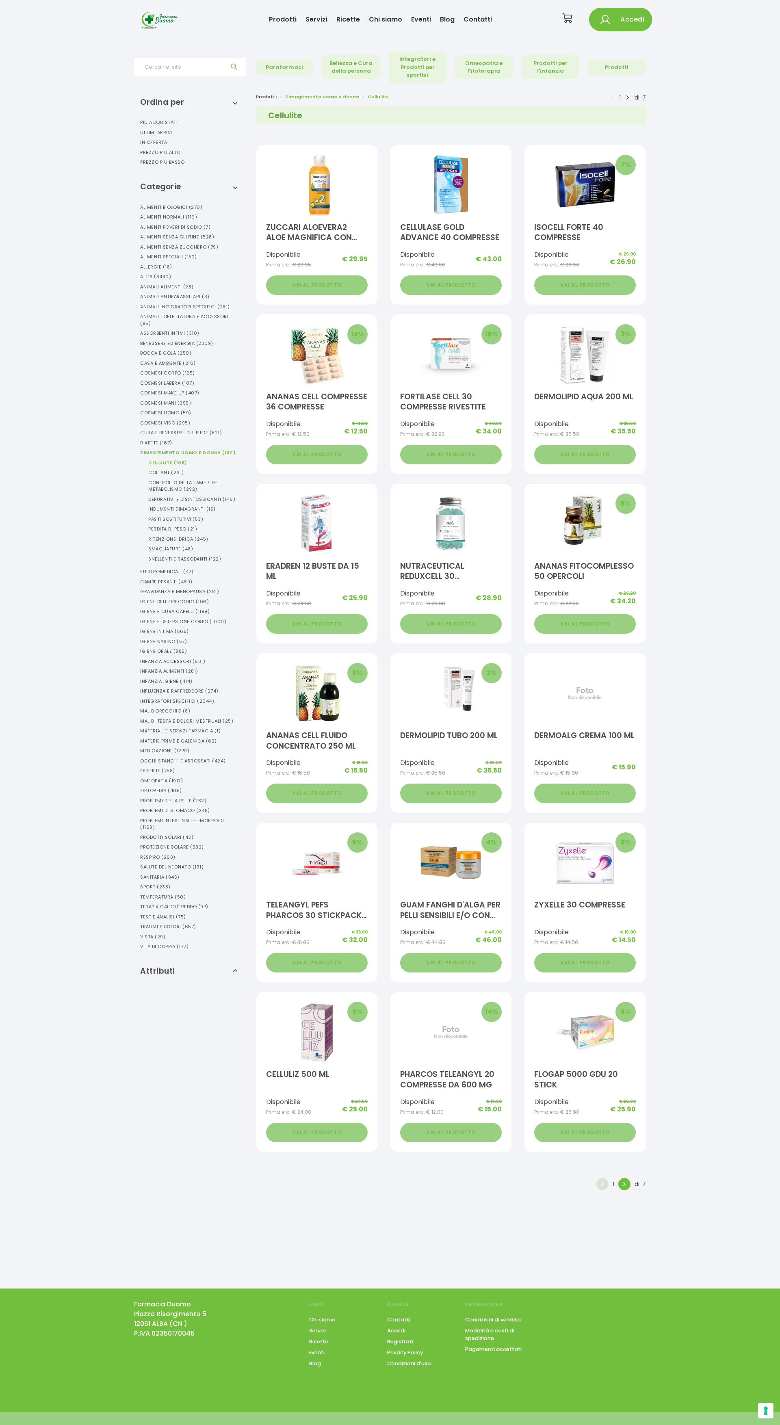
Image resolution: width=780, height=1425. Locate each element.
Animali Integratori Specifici (185, 306)
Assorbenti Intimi (169, 333)
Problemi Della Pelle (173, 800)
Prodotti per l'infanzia (550, 67)
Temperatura (163, 897)
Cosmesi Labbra (167, 383)
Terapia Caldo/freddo (174, 906)
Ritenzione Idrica (178, 539)
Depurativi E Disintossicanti (191, 499)
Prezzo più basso (162, 162)
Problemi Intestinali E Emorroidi (182, 824)
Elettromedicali (166, 571)
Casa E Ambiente (168, 363)
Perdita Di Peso (172, 529)
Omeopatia (161, 780)
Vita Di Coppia (164, 946)
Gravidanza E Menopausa (179, 591)
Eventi (421, 19)
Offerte (157, 770)
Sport (155, 887)
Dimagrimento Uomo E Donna (188, 452)
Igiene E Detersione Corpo (183, 621)
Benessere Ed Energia (176, 343)
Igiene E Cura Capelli (175, 611)
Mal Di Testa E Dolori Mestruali (186, 721)
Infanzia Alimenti (169, 671)
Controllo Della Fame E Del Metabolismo (183, 486)
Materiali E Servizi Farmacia (180, 731)
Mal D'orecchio (165, 711)
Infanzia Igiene (166, 681)
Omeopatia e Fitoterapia (484, 67)
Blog (447, 19)
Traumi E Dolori (168, 926)
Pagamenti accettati (493, 1349)
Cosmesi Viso (165, 423)
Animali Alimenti (167, 287)
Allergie (156, 267)
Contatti (478, 19)
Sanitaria (160, 877)
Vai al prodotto (317, 285)
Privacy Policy (405, 1352)
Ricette (348, 19)
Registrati (400, 1341)
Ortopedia (161, 790)
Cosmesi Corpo (167, 373)
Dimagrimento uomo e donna (322, 96)
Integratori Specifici (177, 701)
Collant (166, 472)
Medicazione (164, 750)
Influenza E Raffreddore (179, 691)
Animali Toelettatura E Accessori (184, 320)
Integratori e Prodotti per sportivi (417, 67)
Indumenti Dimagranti (182, 509)
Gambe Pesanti (166, 581)
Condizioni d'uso (409, 1363)
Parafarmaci (284, 67)
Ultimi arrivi (156, 132)
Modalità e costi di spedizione (489, 1334)
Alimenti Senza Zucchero (179, 247)
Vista (152, 936)
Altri (155, 276)
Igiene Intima (164, 631)
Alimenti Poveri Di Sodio (175, 227)
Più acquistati (159, 122)
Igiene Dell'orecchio (174, 601)
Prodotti (283, 19)
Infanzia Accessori (172, 661)
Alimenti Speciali (168, 256)
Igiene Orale (163, 651)
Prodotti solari (166, 837)
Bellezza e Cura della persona (351, 67)
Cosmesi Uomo (165, 412)
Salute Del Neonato (172, 867)
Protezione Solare (172, 847)
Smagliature (170, 549)
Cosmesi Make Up (169, 393)
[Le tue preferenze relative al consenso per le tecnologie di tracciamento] (766, 1411)
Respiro (158, 857)
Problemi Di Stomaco (175, 810)
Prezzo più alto (160, 152)
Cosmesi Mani (165, 403)
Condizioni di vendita (493, 1319)
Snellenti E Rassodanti (184, 559)
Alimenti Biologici (171, 207)
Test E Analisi (163, 917)
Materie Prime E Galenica (178, 741)
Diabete (156, 443)
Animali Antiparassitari (175, 296)
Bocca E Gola (165, 353)
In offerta (153, 142)
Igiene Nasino (163, 641)
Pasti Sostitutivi (175, 519)
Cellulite (167, 462)
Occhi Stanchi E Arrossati (183, 761)
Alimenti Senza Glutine (177, 237)
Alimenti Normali (168, 217)
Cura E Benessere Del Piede (181, 432)
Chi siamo (385, 19)
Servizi (316, 19)
